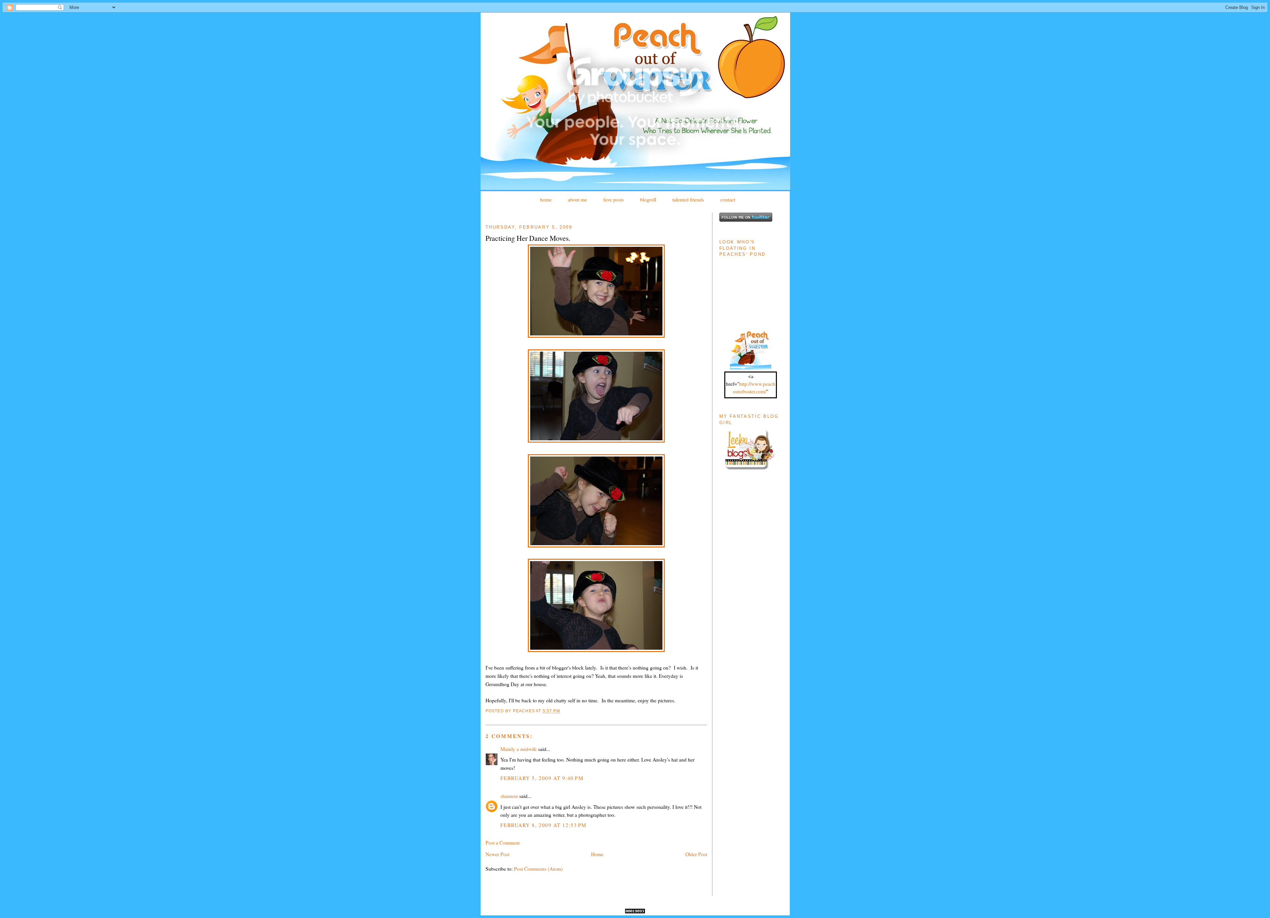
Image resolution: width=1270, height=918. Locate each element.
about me (577, 199)
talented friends (688, 199)
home (546, 199)
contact (727, 199)
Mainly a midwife (518, 749)
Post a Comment (503, 842)
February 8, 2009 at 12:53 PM (543, 825)
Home (597, 854)
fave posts (613, 199)
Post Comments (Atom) (538, 868)
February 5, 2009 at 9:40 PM (542, 778)
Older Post (696, 854)
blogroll (648, 199)
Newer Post (497, 854)
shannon (509, 796)
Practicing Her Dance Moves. (528, 238)
